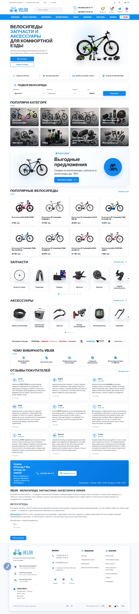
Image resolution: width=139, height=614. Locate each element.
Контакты (55, 551)
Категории (112, 551)
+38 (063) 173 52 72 (85, 12)
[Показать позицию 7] (74, 293)
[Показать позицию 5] (69, 293)
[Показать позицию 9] (80, 293)
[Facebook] (114, 2)
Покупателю (89, 551)
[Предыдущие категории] (11, 278)
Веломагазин (15, 514)
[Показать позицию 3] (64, 293)
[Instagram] (119, 2)
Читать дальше (18, 538)
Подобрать (114, 93)
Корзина (84, 556)
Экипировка (109, 581)
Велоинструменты (111, 574)
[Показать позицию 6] (72, 293)
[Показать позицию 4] (66, 293)
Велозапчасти (110, 564)
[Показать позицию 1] (58, 293)
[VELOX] (19, 9)
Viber (63, 583)
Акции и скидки (22, 64)
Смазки (108, 578)
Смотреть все (123, 191)
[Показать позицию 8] (77, 293)
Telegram (55, 583)
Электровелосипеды (112, 560)
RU (72, 606)
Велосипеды (15, 17)
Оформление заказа (87, 560)
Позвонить (72, 583)
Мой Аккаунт (85, 564)
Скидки (125, 17)
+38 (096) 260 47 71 (85, 8)
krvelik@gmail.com (62, 562)
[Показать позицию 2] (61, 293)
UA (67, 606)
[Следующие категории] (128, 278)
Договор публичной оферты (90, 568)
